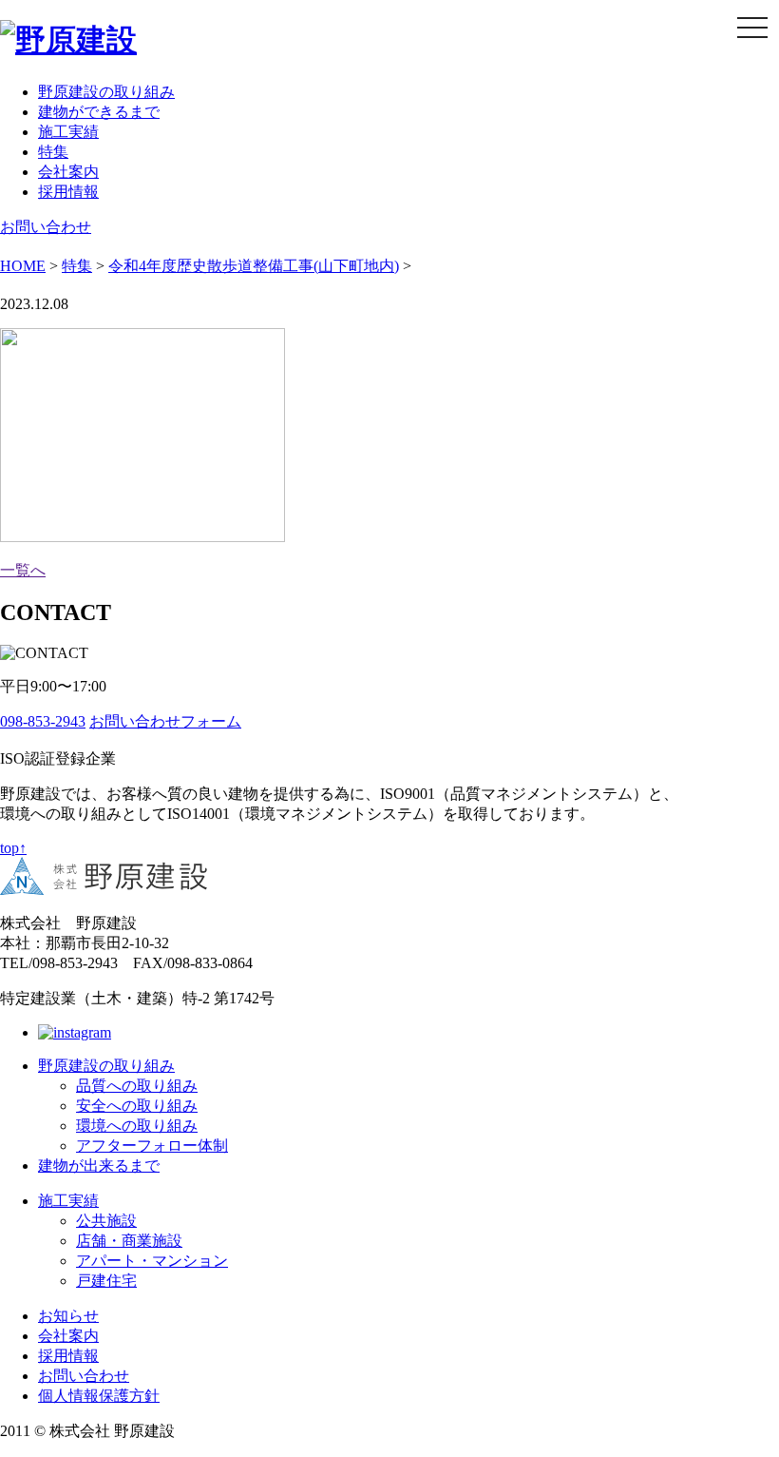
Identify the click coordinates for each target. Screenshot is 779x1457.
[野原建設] (68, 40)
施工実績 (68, 132)
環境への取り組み (137, 1125)
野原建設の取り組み (106, 92)
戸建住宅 (106, 1280)
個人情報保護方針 (99, 1396)
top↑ (13, 848)
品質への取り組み (137, 1086)
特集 (53, 152)
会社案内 (68, 172)
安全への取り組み (137, 1106)
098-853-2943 (43, 721)
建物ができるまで (99, 112)
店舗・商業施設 (129, 1241)
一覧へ (23, 570)
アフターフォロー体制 (152, 1145)
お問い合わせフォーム (165, 721)
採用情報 (68, 192)
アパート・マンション (152, 1261)
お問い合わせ (45, 227)
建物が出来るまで (99, 1165)
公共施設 (106, 1221)
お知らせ (68, 1316)
